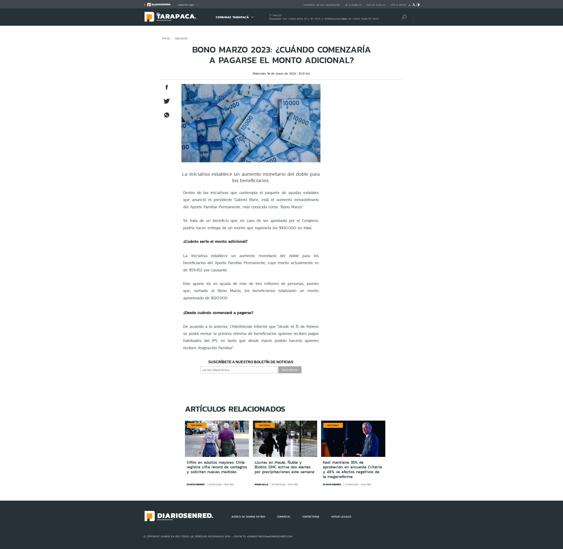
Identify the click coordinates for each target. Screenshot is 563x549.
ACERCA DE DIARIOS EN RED (248, 517)
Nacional (181, 38)
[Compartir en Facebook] (166, 89)
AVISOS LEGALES (341, 517)
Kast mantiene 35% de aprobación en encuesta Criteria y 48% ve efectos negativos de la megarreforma (352, 470)
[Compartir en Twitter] (166, 103)
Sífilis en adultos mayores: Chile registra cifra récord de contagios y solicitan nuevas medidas (217, 467)
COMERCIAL (284, 517)
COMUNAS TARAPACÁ (232, 17)
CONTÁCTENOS (310, 517)
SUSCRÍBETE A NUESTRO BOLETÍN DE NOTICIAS (250, 362)
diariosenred (196, 484)
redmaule (261, 484)
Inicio (166, 38)
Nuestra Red (186, 5)
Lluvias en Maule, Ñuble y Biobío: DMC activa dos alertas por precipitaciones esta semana (284, 467)
